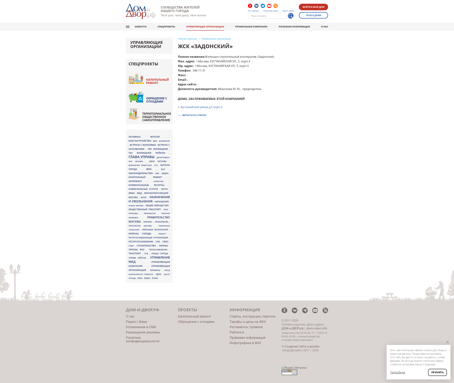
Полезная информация (294, 26)
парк (166, 209)
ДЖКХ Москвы (159, 161)
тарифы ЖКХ (137, 249)
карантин (161, 181)
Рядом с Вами (136, 321)
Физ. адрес (186, 61)
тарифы (164, 245)
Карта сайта (288, 11)
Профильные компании (251, 26)
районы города (142, 233)
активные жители (149, 136)
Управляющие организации (205, 26)
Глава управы (142, 157)
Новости (140, 26)
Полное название (191, 57)
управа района (138, 257)
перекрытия (151, 213)
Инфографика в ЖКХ (245, 343)
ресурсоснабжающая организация (149, 237)
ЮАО (140, 278)
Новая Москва (136, 205)
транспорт (135, 253)
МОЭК (144, 197)
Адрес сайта (187, 84)
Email (182, 80)
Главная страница (187, 39)
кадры (165, 173)
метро (165, 189)
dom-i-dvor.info (316, 328)
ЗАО (157, 173)
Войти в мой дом (313, 6)
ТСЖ (147, 253)
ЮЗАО (155, 278)
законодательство (141, 173)
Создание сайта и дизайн (302, 346)
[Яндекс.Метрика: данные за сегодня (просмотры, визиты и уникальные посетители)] (294, 368)
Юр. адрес (185, 66)
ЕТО (156, 165)
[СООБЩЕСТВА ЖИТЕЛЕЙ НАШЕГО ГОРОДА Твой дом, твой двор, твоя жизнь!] (140, 11)
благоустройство (140, 140)
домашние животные (141, 165)
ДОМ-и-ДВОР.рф (292, 328)
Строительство (147, 245)
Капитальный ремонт (157, 81)
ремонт (163, 233)
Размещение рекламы (143, 332)
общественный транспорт (145, 209)
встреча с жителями (143, 144)
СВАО (165, 241)
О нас (324, 26)
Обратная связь (270, 11)
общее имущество (157, 205)
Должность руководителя (197, 89)
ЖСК (165, 169)
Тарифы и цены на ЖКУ (248, 321)
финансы (156, 270)
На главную (253, 11)
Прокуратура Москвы (142, 226)
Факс (181, 75)
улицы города (160, 253)
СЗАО (132, 246)
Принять (437, 372)
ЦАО (159, 274)
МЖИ (132, 193)
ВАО (155, 141)
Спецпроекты (166, 26)
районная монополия (155, 229)
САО (158, 241)
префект (148, 221)
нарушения (162, 201)
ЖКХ (151, 169)
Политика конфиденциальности (142, 339)
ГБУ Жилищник (158, 149)
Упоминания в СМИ (141, 327)
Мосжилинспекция (156, 193)
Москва (134, 197)
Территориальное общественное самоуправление (156, 117)
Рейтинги (237, 332)
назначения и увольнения (149, 199)
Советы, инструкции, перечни (252, 316)
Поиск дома (313, 15)
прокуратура (162, 222)
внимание (164, 141)
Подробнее (397, 372)
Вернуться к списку (194, 115)
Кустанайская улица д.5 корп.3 (201, 107)
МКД (140, 193)
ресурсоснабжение (141, 241)
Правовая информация (247, 337)
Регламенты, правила (246, 327)
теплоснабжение (159, 249)
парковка (135, 213)
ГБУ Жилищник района (149, 152)
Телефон (184, 70)
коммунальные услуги (144, 189)
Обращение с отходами (156, 100)
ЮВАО (147, 278)
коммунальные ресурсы (149, 185)
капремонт (138, 181)
